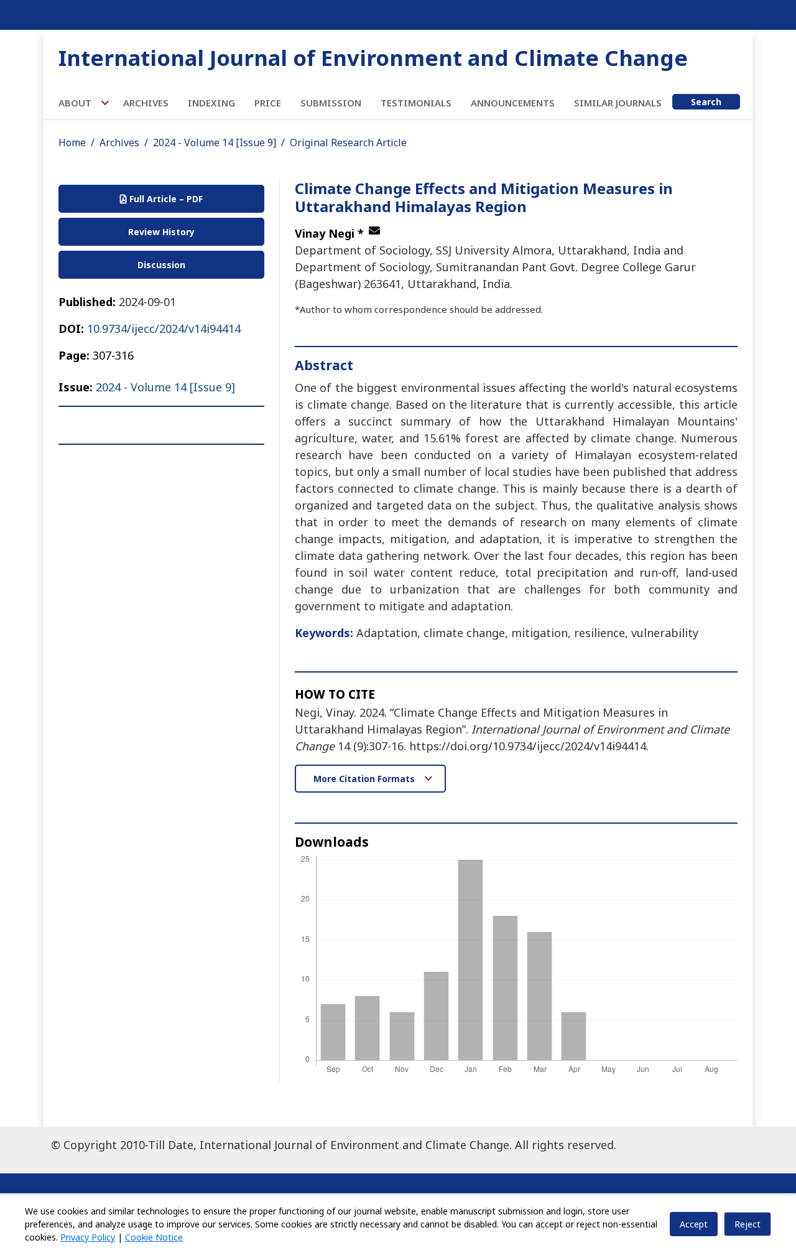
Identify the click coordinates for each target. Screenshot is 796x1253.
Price (267, 102)
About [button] (76, 102)
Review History (161, 232)
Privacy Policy (87, 1237)
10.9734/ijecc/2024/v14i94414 (164, 328)
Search (706, 102)
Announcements (513, 102)
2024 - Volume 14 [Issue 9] (214, 142)
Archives (146, 102)
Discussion (161, 265)
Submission (330, 102)
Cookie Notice (154, 1237)
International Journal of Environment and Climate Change (373, 57)
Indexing (211, 102)
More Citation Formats (365, 779)
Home (72, 142)
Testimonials (416, 102)
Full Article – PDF (165, 199)
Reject (747, 1224)
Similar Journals (618, 102)
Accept (694, 1224)
